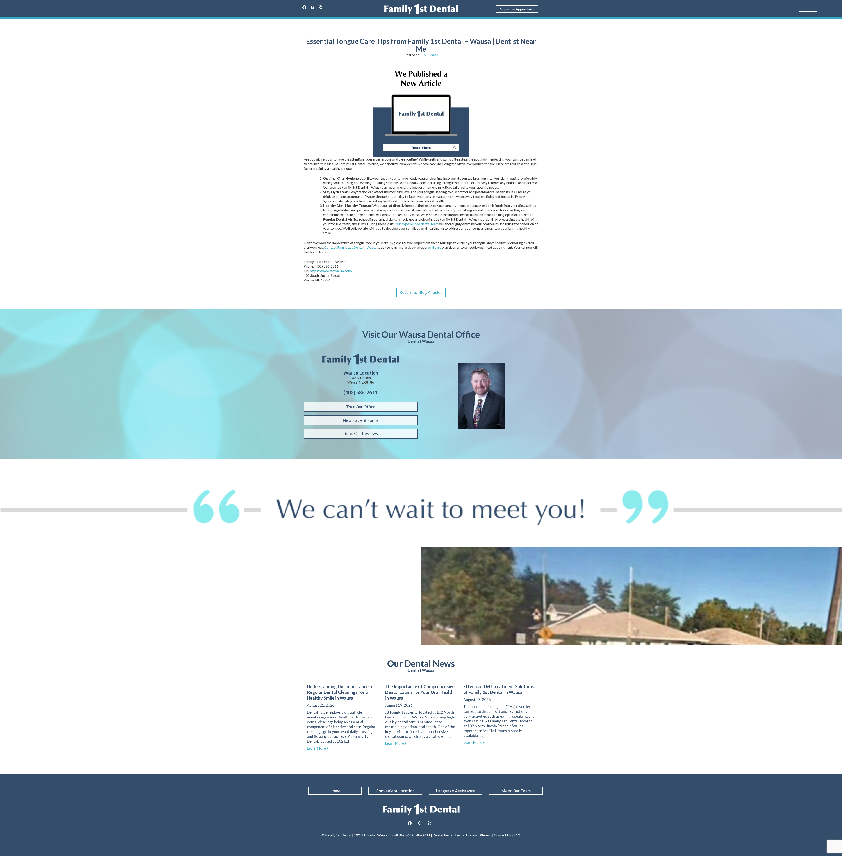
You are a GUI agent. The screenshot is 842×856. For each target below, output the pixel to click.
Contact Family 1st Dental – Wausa (350, 247)
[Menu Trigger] (808, 9)
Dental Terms (443, 835)
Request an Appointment (517, 9)
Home (335, 790)
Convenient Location (395, 790)
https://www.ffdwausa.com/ (331, 271)
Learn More (317, 748)
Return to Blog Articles (421, 292)
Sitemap (485, 835)
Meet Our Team (516, 790)
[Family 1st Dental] (421, 8)
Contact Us (502, 835)
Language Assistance (455, 790)
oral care (434, 247)
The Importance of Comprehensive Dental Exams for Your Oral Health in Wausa (420, 692)
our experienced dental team (417, 224)
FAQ (517, 835)
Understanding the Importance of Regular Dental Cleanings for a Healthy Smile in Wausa (340, 692)
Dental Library (466, 835)
